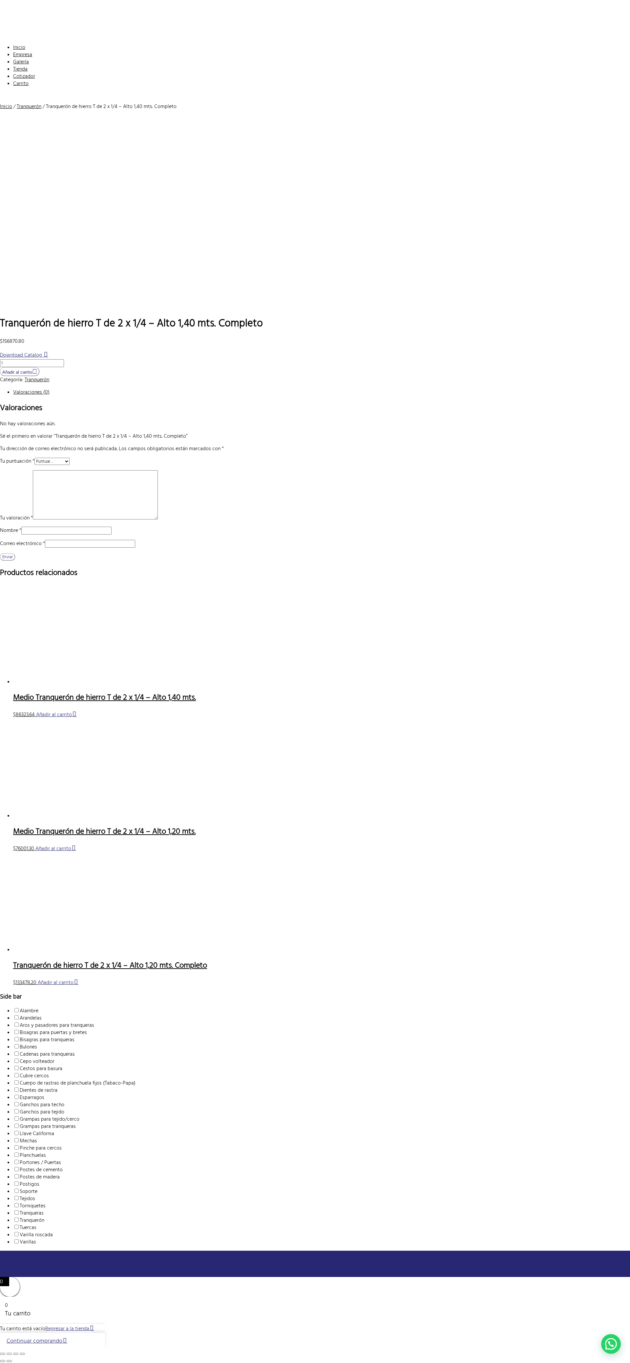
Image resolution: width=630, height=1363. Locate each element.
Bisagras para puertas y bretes (53, 1032)
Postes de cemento (41, 1169)
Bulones (28, 1046)
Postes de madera (40, 1176)
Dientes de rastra (38, 1090)
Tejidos (27, 1198)
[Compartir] (15, 1354)
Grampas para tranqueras (48, 1126)
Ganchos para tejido (42, 1111)
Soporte (28, 1191)
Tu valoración (16, 517)
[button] (611, 1344)
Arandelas (31, 1018)
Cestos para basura (41, 1068)
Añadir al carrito (17, 372)
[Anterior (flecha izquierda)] (2, 1361)
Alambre (29, 1010)
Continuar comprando (34, 1341)
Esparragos (32, 1097)
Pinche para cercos (41, 1148)
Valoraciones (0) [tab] (31, 392)
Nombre (10, 530)
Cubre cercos (34, 1075)
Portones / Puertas (40, 1162)
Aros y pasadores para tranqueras (57, 1025)
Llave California (37, 1133)
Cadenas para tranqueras (47, 1054)
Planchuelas (33, 1155)
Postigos (29, 1184)
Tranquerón (29, 106)
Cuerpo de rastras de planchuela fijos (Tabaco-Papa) (78, 1083)
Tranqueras (32, 1213)
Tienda (20, 69)
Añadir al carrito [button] (54, 714)
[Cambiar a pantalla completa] (9, 1354)
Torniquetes (33, 1205)
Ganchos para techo (42, 1104)
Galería (21, 61)
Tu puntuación (17, 461)
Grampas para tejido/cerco (49, 1119)
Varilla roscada (36, 1234)
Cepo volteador (37, 1061)
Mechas (28, 1140)
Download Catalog (21, 355)
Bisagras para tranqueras (47, 1039)
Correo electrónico (22, 543)
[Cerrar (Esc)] (22, 1354)
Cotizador (24, 76)
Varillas (28, 1241)
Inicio (19, 47)
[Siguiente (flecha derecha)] (9, 1361)
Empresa (22, 54)
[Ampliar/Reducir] (2, 1354)
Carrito (21, 83)
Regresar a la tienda (67, 1328)
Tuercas (28, 1227)
